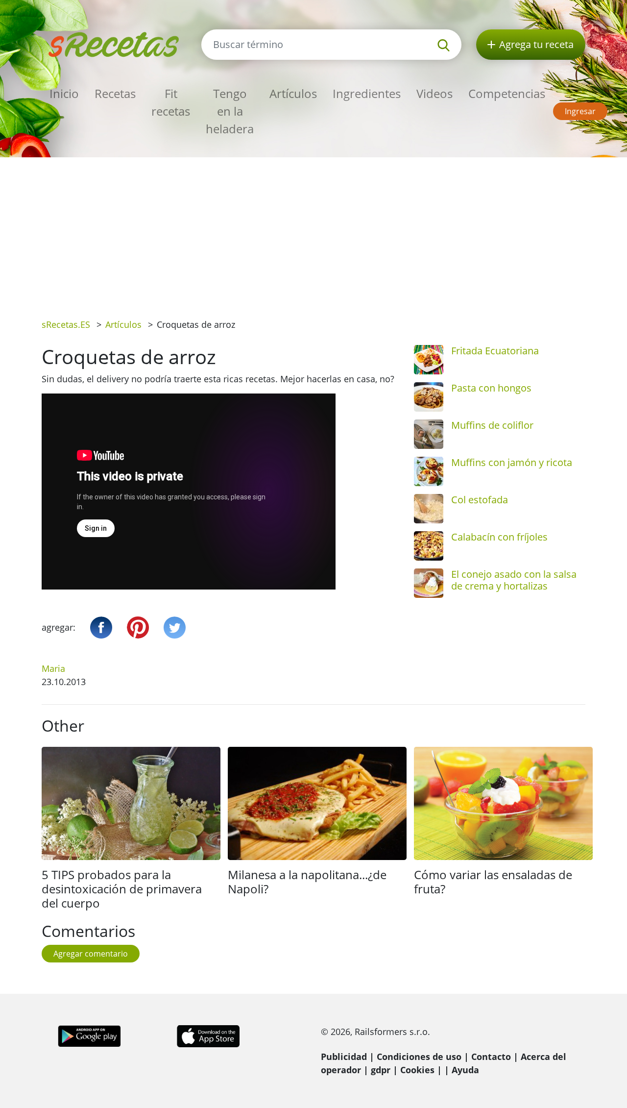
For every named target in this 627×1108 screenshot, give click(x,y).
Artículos (293, 93)
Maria (53, 668)
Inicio (64, 93)
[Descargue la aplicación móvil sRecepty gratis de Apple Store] (208, 1035)
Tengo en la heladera (230, 111)
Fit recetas (170, 102)
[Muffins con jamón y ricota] (428, 471)
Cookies (417, 1070)
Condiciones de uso (419, 1056)
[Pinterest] (138, 627)
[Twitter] (175, 627)
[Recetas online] (114, 43)
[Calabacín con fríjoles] (428, 546)
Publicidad (344, 1056)
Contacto (491, 1056)
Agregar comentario (90, 953)
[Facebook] (101, 627)
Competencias (506, 93)
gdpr (380, 1070)
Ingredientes (367, 93)
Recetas (115, 93)
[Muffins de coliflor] (428, 434)
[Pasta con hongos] (428, 397)
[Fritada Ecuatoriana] (428, 359)
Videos (434, 93)
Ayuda (465, 1070)
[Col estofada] (428, 508)
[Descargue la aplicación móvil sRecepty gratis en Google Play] (89, 1035)
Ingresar (580, 111)
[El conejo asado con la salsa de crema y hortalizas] (428, 583)
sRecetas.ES (66, 324)
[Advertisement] (313, 230)
